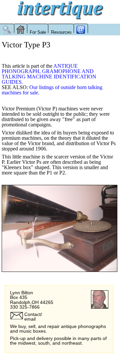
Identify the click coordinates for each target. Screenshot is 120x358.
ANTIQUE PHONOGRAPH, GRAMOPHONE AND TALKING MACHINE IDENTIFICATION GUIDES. (49, 74)
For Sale (38, 32)
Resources (61, 32)
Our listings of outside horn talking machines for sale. (52, 89)
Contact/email (33, 317)
